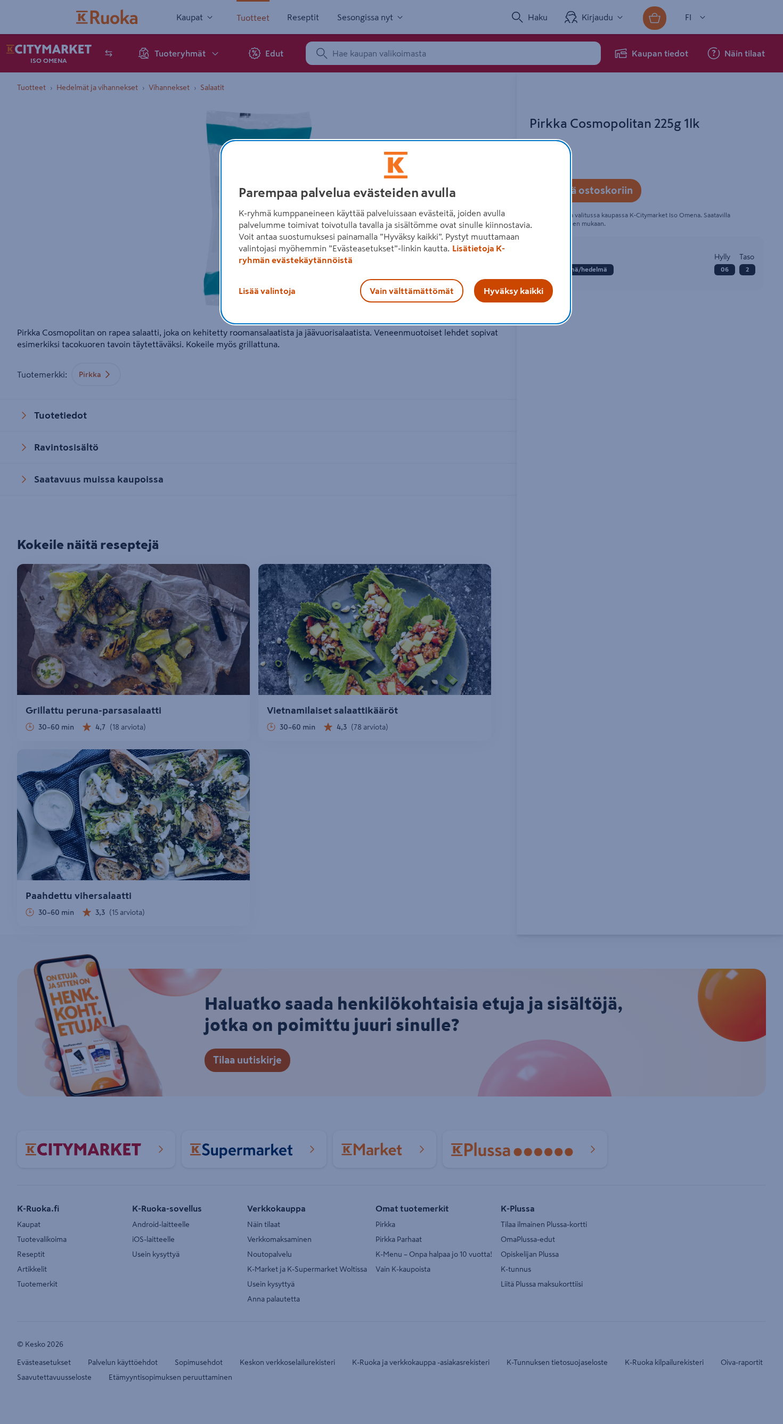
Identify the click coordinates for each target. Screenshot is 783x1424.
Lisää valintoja (267, 291)
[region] (396, 232)
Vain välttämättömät (412, 291)
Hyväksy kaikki (513, 291)
